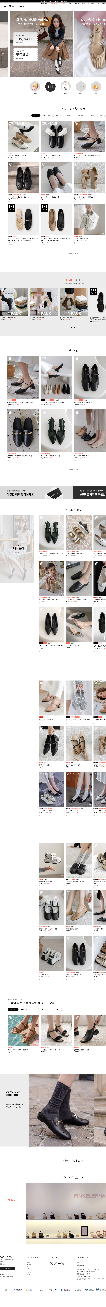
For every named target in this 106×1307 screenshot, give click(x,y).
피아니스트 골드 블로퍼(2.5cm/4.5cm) (49, 599)
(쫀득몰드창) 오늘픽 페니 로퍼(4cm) (75, 881)
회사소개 (78, 1262)
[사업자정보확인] (92, 1271)
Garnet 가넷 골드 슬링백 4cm (73, 811)
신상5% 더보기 (73, 470)
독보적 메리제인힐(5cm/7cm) (46, 719)
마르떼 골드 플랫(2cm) (99, 929)
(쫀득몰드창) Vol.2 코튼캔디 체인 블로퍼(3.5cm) (19, 456)
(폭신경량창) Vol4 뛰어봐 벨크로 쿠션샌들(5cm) (53, 1050)
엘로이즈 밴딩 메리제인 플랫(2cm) (74, 765)
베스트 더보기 (73, 253)
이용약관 (78, 1264)
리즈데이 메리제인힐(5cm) (45, 765)
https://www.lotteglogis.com (6, 1276)
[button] (37, 1110)
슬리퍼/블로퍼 (85, 3)
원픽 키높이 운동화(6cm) (45, 975)
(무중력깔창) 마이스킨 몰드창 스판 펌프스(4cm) (20, 197)
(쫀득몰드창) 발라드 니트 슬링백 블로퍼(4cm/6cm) (87, 155)
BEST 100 (44, 3)
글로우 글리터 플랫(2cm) (72, 645)
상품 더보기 (73, 327)
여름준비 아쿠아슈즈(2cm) (6, 318)
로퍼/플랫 (69, 3)
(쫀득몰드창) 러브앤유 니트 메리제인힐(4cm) (85, 197)
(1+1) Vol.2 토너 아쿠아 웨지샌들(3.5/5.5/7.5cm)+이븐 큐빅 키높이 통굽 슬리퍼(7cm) (44, 318)
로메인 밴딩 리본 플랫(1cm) (73, 929)
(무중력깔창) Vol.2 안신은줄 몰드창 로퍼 (51, 155)
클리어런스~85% (53, 3)
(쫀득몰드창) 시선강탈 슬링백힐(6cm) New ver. (53, 456)
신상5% (63, 3)
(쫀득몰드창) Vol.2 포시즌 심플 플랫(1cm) (51, 197)
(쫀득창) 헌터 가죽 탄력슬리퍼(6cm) (75, 553)
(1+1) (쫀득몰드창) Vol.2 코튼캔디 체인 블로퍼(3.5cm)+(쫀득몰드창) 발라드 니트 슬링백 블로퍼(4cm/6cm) (23, 239)
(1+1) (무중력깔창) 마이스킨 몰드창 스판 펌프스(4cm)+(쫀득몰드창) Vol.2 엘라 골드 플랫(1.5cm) (56, 239)
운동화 (92, 3)
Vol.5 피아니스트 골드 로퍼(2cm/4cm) (84, 456)
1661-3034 (6, 1257)
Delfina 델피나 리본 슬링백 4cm (47, 811)
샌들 (98, 3)
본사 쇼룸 (10, 1200)
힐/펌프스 (77, 3)
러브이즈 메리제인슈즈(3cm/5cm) (83, 402)
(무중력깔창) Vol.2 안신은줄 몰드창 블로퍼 (76, 599)
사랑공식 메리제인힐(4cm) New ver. (17, 155)
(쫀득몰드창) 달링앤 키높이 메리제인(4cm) (49, 929)
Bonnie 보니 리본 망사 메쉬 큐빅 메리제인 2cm (78, 719)
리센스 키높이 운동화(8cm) (81, 238)
